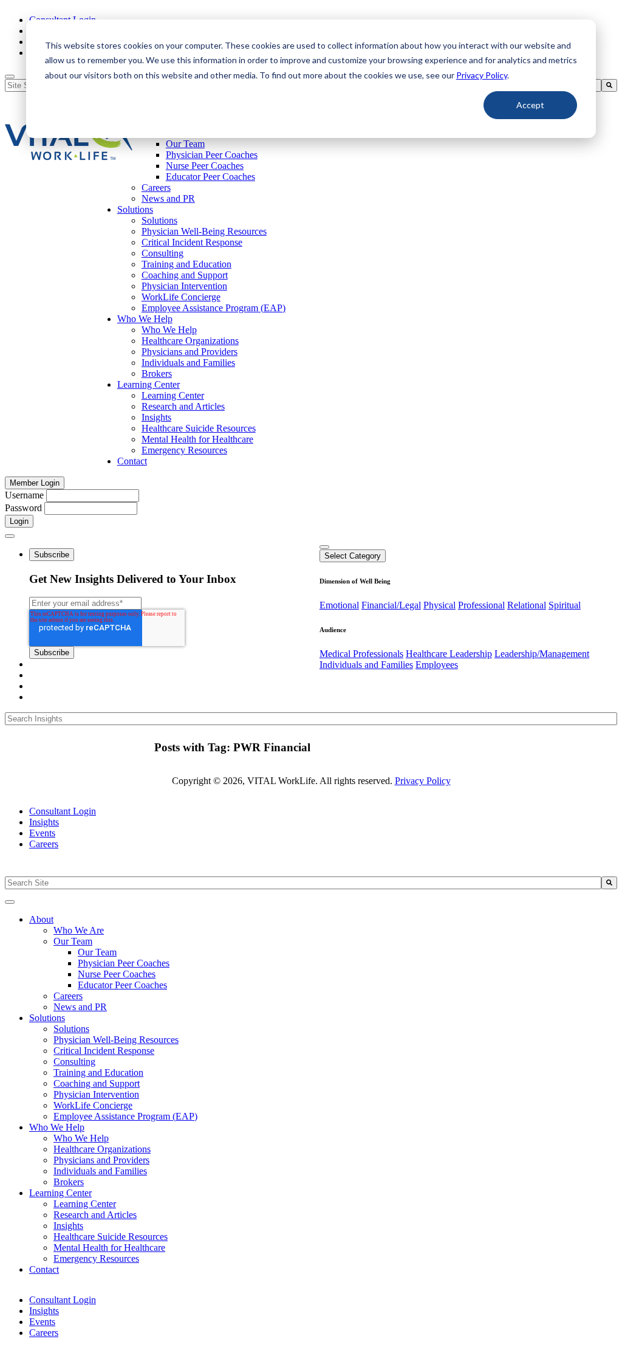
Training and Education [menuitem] (186, 264)
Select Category (352, 555)
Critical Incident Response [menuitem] (192, 242)
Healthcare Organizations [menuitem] (190, 341)
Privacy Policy (481, 75)
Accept (530, 105)
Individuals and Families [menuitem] (188, 362)
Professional (481, 605)
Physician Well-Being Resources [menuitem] (204, 231)
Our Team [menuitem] (185, 144)
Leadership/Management (541, 654)
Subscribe (51, 554)
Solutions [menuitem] (135, 209)
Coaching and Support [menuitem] (185, 275)
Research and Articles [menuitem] (183, 406)
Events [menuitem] (42, 833)
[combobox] (303, 882)
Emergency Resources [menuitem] (184, 450)
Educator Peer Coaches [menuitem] (210, 176)
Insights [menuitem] (156, 417)
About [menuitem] (41, 919)
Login (19, 521)
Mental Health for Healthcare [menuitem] (197, 439)
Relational (526, 605)
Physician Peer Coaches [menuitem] (212, 155)
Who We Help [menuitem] (145, 319)
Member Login (35, 482)
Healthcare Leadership (449, 654)
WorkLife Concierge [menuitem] (181, 297)
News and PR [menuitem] (168, 198)
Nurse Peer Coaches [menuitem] (205, 165)
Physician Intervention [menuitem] (184, 286)
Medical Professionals (361, 654)
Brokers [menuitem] (157, 373)
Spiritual (565, 605)
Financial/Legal (391, 605)
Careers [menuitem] (156, 187)
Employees (436, 664)
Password (23, 508)
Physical (439, 605)
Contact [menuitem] (132, 461)
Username (24, 495)
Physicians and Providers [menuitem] (190, 351)
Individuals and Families (366, 664)
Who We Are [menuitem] (78, 930)
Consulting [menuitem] (162, 253)
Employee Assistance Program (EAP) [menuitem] (213, 308)
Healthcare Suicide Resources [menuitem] (199, 428)
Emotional (339, 605)
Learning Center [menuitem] (148, 384)
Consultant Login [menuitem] (62, 811)
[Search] (609, 85)
